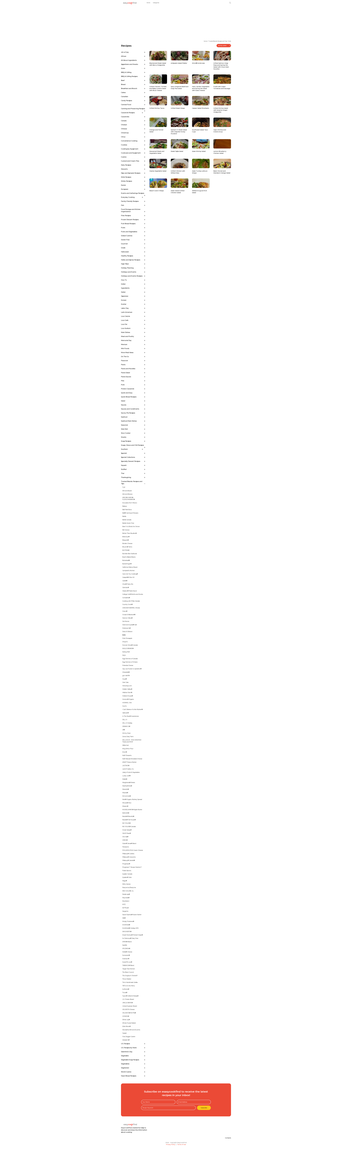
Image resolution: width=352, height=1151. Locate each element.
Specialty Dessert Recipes (130, 461)
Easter (123, 185)
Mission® (125, 806)
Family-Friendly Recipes (130, 201)
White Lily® (126, 1019)
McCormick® (126, 796)
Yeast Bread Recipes (128, 1076)
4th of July (125, 52)
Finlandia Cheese (127, 665)
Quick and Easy (126, 393)
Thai (122, 473)
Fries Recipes (126, 215)
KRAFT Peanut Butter (129, 762)
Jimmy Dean (126, 733)
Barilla (124, 516)
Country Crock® (127, 604)
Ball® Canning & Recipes (130, 513)
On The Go (125, 356)
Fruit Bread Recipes (128, 223)
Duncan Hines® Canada (130, 645)
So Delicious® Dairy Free (130, 938)
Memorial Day (126, 340)
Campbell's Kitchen (128, 570)
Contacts (228, 1138)
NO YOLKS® (126, 823)
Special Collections (128, 457)
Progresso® (126, 864)
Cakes (123, 92)
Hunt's (124, 706)
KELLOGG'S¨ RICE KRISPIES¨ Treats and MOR (132, 741)
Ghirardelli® (126, 672)
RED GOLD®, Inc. (128, 891)
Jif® (123, 730)
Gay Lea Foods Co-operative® (132, 669)
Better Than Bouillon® (129, 533)
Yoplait (124, 1033)
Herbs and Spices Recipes (130, 260)
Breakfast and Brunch (129, 88)
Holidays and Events (128, 272)
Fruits (123, 228)
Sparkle (124, 945)
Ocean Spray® (127, 830)
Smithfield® (126, 925)
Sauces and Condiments (130, 409)
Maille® (124, 779)
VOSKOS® (125, 1016)
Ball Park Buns (127, 509)
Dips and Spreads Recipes (130, 173)
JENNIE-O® (126, 726)
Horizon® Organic (128, 699)
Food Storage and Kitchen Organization (130, 210)
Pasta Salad (125, 373)
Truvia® (124, 992)
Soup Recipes (126, 441)
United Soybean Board (129, 1006)
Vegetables (125, 1064)
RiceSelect (125, 901)
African (123, 56)
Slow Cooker (125, 433)
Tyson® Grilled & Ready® (130, 996)
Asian (123, 68)
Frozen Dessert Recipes (130, 219)
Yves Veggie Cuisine (128, 1036)
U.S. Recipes (125, 1044)
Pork (123, 385)
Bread (123, 84)
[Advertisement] (176, 19)
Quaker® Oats (127, 877)
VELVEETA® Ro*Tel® (129, 1013)
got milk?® (126, 675)
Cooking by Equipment (129, 149)
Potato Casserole (127, 389)
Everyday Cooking (128, 197)
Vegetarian (125, 1068)
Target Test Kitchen (128, 969)
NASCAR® (125, 813)
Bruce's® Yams (127, 547)
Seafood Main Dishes (129, 421)
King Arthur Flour (127, 748)
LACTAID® (125, 765)
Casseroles (125, 117)
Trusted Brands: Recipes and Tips (218, 41)
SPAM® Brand (127, 942)
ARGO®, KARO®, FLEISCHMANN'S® (128, 498)
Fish (122, 205)
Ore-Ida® (125, 837)
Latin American (126, 312)
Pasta (123, 364)
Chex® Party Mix (127, 584)
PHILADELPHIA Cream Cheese (132, 850)
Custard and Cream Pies (130, 161)
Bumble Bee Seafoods (129, 553)
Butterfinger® (127, 564)
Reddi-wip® (126, 894)
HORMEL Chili (127, 702)
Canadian (124, 96)
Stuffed (123, 469)
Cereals (124, 121)
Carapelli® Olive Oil (128, 577)
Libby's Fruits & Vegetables (131, 772)
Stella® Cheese (127, 952)
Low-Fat (124, 324)
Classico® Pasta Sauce (129, 591)
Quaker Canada (127, 874)
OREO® (125, 840)
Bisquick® (125, 540)
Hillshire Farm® (127, 692)
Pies (122, 381)
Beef (122, 80)
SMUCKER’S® (126, 931)
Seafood (124, 417)
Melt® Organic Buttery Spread (132, 799)
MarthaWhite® (127, 786)
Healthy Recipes (127, 256)
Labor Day (125, 308)
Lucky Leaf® (126, 776)
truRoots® (125, 989)
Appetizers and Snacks (129, 64)
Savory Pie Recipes (128, 413)
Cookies (124, 145)
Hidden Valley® (127, 689)
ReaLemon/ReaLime (129, 887)
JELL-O (124, 719)
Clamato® (125, 587)
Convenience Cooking (129, 141)
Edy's (124, 655)
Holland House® (127, 696)
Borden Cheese (127, 543)
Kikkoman (125, 745)
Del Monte (125, 621)
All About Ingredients (129, 60)
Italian (123, 292)
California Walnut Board (129, 567)
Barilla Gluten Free (128, 523)
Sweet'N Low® (127, 962)
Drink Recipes (126, 177)
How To (124, 280)
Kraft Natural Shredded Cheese (132, 759)
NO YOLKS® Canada (129, 826)
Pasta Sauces (126, 377)
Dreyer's (125, 642)
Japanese (124, 296)
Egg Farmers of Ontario (130, 662)
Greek (123, 248)
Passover (124, 360)
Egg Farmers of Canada (130, 658)
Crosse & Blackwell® (128, 614)
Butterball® (126, 560)
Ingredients (125, 288)
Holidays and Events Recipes (132, 276)
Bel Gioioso (126, 530)
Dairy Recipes (126, 165)
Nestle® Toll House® (129, 820)
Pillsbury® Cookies (128, 853)
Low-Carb (124, 320)
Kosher (123, 304)
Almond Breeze (127, 494)
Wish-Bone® (126, 1026)
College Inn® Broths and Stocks (132, 594)
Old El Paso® (126, 833)
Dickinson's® (126, 628)
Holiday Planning (127, 268)
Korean (123, 300)
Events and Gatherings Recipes (132, 193)
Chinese (124, 129)
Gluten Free (125, 240)
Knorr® (124, 752)
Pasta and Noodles (128, 369)
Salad (123, 401)
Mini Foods (125, 348)
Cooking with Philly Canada (131, 601)
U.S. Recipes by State (129, 1048)
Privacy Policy (170, 1144)
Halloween (125, 252)
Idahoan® (125, 713)
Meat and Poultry (127, 336)
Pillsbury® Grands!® (128, 860)
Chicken (124, 125)
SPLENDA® (126, 948)
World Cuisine (126, 1072)
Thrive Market (126, 979)
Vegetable (125, 1056)
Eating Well (126, 652)
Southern (124, 449)
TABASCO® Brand (128, 965)
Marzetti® (125, 789)
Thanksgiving (126, 477)
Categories (156, 2)
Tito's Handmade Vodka (130, 982)
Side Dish (124, 429)
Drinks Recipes (126, 181)
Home (148, 2)
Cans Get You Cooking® (130, 574)
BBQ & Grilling (126, 72)
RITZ (123, 904)
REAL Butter (126, 884)
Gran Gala (125, 682)
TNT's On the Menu (128, 986)
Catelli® (124, 581)
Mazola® (125, 792)
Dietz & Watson (127, 631)
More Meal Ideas (127, 352)
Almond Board (127, 491)
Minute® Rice (126, 803)
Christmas (125, 133)
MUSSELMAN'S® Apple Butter (132, 809)
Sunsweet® (126, 955)
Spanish (124, 453)
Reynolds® (125, 897)
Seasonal (124, 425)
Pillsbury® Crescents (129, 857)
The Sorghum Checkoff (129, 975)
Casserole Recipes (128, 113)
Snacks (123, 437)
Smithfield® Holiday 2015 (130, 928)
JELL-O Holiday (127, 723)
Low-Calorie (125, 316)
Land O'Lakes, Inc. (128, 769)
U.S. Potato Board (128, 999)
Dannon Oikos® (127, 618)
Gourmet (124, 244)
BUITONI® (125, 550)
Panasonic (125, 847)
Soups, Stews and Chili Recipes (132, 445)
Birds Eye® (126, 537)
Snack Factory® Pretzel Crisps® (132, 935)
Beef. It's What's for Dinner (131, 526)
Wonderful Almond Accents (131, 1030)
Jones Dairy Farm (128, 736)
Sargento (125, 911)
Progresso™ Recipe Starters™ (132, 867)
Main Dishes (125, 332)
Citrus (123, 137)
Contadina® (126, 597)
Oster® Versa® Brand (129, 843)
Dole (229, 41)
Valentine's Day (126, 1052)
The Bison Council (128, 972)
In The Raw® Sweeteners (130, 716)
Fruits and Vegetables (129, 232)
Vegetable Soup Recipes (130, 1060)
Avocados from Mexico (129, 503)
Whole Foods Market (129, 1023)
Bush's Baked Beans (128, 557)
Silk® (124, 918)
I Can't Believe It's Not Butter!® (132, 709)
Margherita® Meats (128, 782)
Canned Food (126, 104)
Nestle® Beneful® (128, 816)
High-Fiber (125, 264)
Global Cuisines (126, 236)
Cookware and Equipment (131, 153)
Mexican (124, 344)
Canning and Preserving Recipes (133, 108)
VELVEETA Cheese (128, 1009)
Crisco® (124, 611)
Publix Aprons (126, 870)
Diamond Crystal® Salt (129, 625)
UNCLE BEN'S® (127, 1003)
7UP (123, 487)
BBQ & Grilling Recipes (129, 76)
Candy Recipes (126, 100)
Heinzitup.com (127, 686)
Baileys (124, 506)
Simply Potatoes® (128, 921)
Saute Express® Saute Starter (131, 914)
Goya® (124, 679)
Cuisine (123, 157)
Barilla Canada (126, 520)
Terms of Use (181, 1144)
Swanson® (125, 958)
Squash (123, 465)
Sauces (123, 405)
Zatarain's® (126, 1040)
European (124, 189)
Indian (123, 284)
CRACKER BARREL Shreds (131, 608)
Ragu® (124, 881)
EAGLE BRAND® (128, 648)
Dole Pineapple (127, 638)
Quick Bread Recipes (128, 397)
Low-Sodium (126, 328)
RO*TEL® (125, 908)
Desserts (124, 169)
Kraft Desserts (126, 755)
